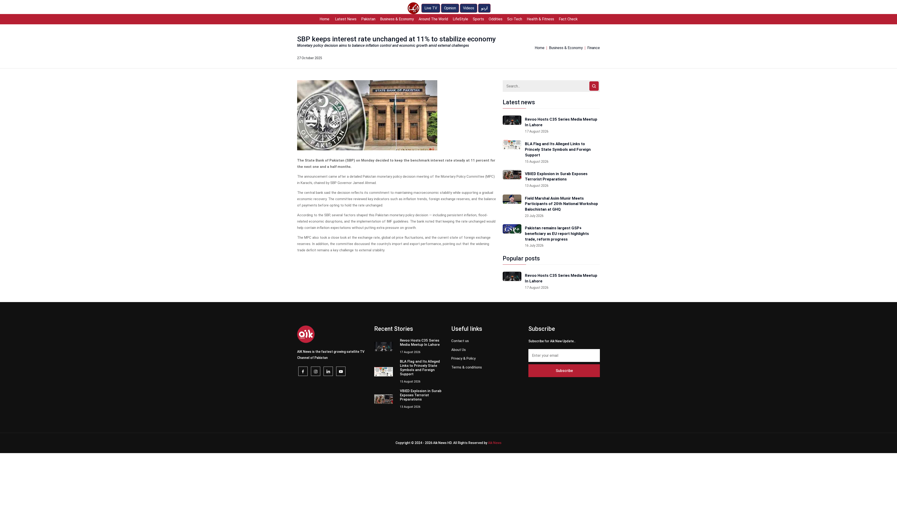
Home (324, 19)
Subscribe (564, 370)
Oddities (495, 19)
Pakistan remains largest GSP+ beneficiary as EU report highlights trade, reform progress (557, 234)
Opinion (450, 8)
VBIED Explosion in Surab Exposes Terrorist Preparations (556, 176)
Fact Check (568, 19)
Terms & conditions (466, 367)
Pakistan (368, 19)
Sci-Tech (514, 19)
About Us (458, 350)
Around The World (433, 19)
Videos (468, 8)
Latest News (345, 19)
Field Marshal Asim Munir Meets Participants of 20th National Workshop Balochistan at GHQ (561, 204)
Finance (593, 48)
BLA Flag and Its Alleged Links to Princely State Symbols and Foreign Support (558, 149)
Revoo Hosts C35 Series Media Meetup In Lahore (561, 122)
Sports (478, 19)
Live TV (430, 8)
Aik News (495, 443)
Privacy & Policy (463, 358)
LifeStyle (460, 19)
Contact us (460, 341)
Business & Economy (397, 19)
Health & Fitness (540, 19)
